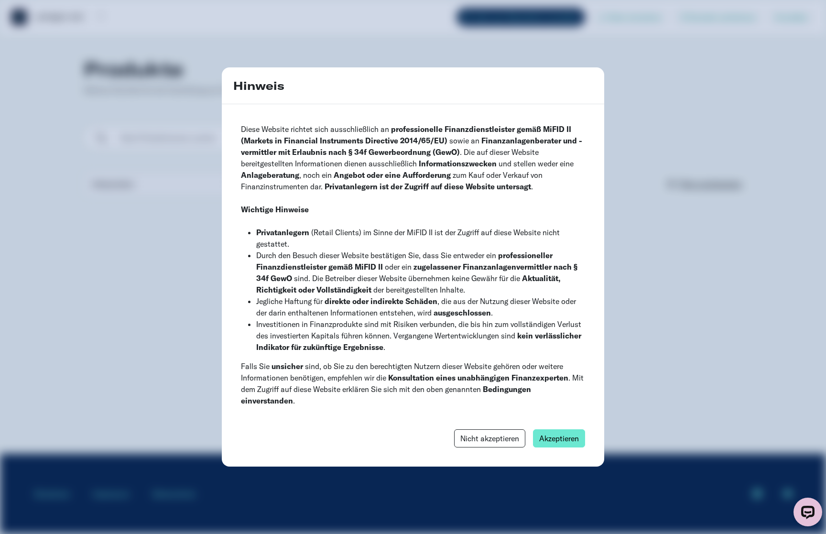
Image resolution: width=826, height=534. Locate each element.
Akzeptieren (559, 438)
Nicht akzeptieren (489, 438)
